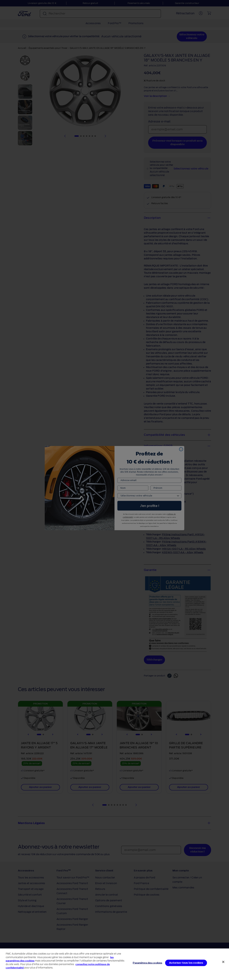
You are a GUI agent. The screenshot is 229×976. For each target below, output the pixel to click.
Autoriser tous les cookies (186, 963)
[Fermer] (223, 962)
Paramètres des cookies (147, 963)
